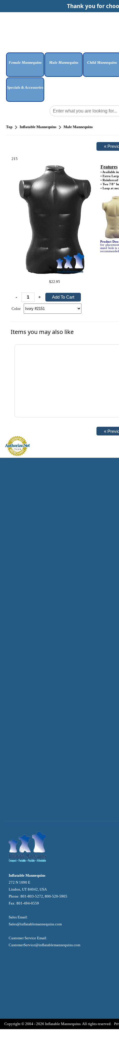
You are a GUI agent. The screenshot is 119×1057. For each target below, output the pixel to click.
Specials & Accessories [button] (25, 87)
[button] (25, 67)
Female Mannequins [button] (25, 62)
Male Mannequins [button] (63, 62)
